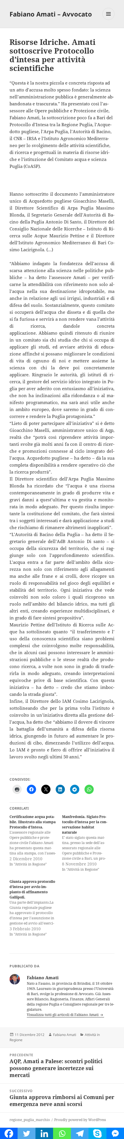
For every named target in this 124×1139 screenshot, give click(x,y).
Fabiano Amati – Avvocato (51, 14)
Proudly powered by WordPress (80, 1119)
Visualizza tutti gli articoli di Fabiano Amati (63, 1014)
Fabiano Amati (64, 1034)
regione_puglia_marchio (30, 1119)
